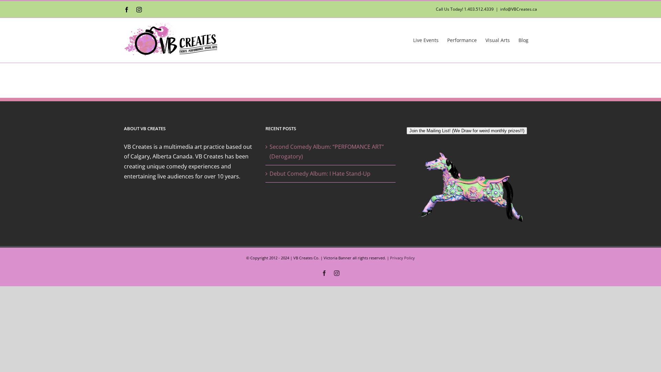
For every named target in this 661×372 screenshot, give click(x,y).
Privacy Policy (402, 257)
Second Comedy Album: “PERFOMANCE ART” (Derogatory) (327, 152)
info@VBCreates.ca (518, 9)
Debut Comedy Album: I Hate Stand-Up (320, 173)
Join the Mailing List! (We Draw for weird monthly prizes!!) (466, 130)
